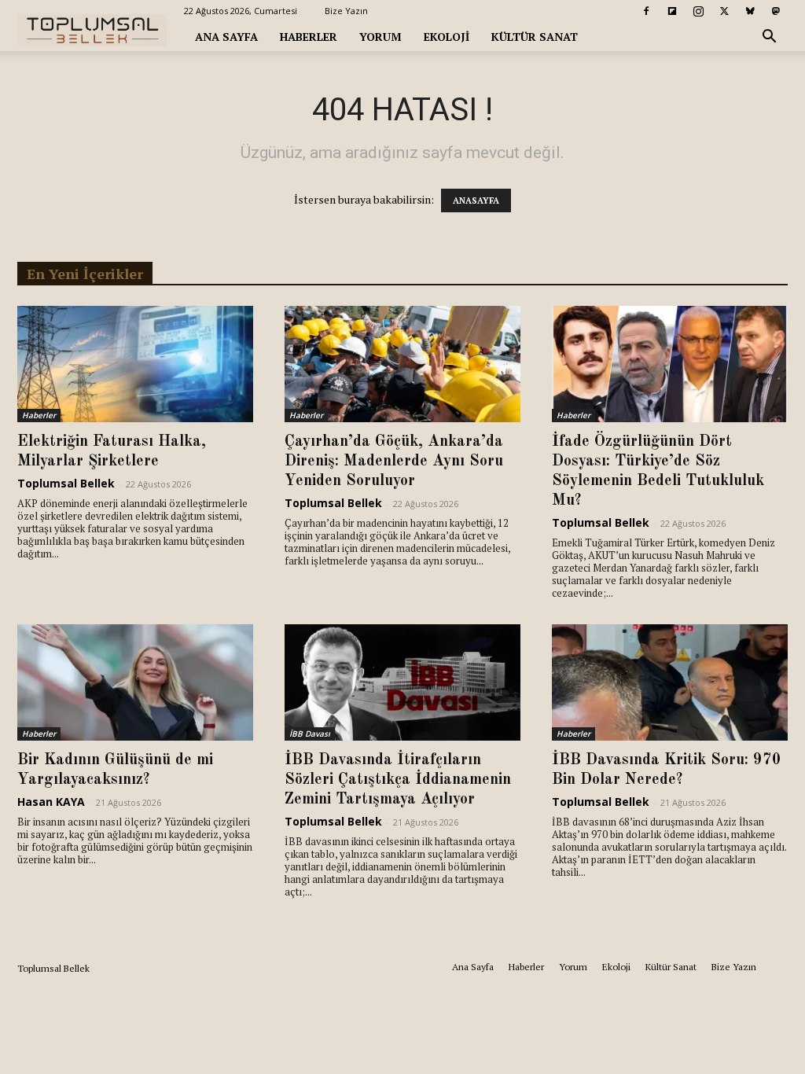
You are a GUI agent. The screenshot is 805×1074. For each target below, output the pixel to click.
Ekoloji (446, 36)
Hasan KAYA (51, 801)
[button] (769, 38)
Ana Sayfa (226, 36)
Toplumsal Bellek (66, 483)
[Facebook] (646, 11)
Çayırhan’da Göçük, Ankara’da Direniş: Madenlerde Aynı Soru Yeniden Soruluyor (394, 461)
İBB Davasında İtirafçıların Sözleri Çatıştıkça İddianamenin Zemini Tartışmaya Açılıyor (398, 779)
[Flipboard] (672, 11)
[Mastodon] (776, 11)
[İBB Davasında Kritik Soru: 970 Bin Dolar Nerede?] (670, 682)
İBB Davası (309, 733)
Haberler (308, 36)
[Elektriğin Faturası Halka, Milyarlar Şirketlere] (135, 364)
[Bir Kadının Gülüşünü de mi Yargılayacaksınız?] (135, 682)
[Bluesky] (750, 11)
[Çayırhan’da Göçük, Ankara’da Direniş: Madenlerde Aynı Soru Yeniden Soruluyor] (402, 364)
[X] (724, 11)
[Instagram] (698, 11)
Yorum (380, 36)
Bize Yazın (346, 11)
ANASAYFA (476, 200)
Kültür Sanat (534, 36)
